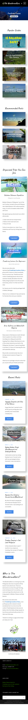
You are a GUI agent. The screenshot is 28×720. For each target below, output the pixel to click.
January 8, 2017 (15, 122)
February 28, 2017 (15, 94)
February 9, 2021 (15, 155)
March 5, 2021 (9, 444)
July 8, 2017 (15, 139)
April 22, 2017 (15, 77)
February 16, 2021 (10, 537)
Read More (9, 418)
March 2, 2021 (9, 492)
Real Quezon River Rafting (8, 686)
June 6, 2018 (15, 61)
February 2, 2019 (15, 44)
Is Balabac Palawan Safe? (14, 42)
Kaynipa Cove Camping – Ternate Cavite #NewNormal (14, 496)
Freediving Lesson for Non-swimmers (11, 684)
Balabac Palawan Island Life (9, 682)
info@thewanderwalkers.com (11, 665)
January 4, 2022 (9, 399)
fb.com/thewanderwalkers (13, 668)
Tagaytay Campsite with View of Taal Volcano (14, 403)
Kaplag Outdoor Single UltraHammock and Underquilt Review (12, 449)
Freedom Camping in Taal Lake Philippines (12, 541)
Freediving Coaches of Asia (16, 270)
